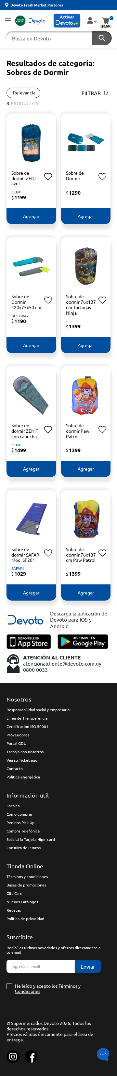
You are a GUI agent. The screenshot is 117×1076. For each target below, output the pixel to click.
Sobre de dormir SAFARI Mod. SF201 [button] (26, 554)
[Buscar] (102, 38)
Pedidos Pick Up (20, 822)
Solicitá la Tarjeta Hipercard (30, 839)
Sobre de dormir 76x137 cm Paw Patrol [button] (81, 554)
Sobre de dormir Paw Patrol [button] (77, 430)
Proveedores (17, 735)
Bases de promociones (26, 885)
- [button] (66, 187)
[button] (8, 20)
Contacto (14, 768)
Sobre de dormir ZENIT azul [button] (24, 178)
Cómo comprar (19, 814)
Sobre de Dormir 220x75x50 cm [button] (26, 301)
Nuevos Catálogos (22, 902)
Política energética (23, 777)
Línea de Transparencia (26, 718)
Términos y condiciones (27, 876)
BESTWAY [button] (20, 315)
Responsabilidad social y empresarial (38, 710)
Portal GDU (16, 743)
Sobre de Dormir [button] (75, 175)
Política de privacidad (25, 918)
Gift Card (14, 893)
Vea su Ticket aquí (22, 760)
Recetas (13, 910)
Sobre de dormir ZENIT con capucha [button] (24, 430)
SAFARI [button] (17, 568)
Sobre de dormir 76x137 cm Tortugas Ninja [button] (81, 304)
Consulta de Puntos (23, 848)
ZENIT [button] (16, 191)
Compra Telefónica (23, 831)
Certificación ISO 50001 (27, 726)
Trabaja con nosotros (25, 752)
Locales (13, 806)
